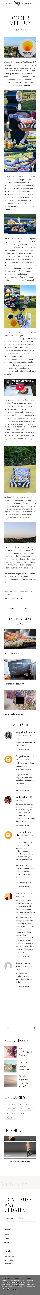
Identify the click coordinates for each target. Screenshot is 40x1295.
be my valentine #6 (14, 714)
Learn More (17, 1292)
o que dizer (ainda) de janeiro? (24, 1083)
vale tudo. (20, 1161)
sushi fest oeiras (12, 653)
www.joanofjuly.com (23, 882)
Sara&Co (28, 591)
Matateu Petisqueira (14, 683)
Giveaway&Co (26, 1109)
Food (13, 29)
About (6, 1242)
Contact (7, 1238)
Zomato (7, 594)
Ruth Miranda (22, 893)
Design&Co (24, 1104)
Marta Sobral (22, 797)
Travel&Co (11, 1118)
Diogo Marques (23, 756)
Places (21, 591)
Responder (24, 750)
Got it (26, 1292)
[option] (20, 1149)
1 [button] (18, 1167)
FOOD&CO (14, 591)
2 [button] (20, 1167)
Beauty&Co (11, 1104)
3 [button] (22, 1167)
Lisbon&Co (11, 1113)
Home (6, 1234)
